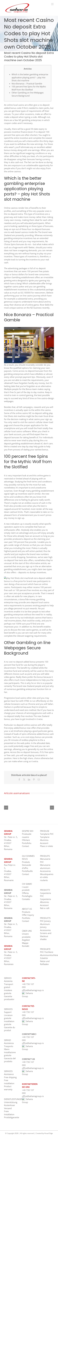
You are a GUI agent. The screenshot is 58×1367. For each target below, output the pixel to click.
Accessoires (45, 871)
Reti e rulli (44, 908)
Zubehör (44, 958)
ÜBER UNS (27, 930)
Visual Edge (48, 1133)
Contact (25, 846)
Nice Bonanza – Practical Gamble (27, 83)
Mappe (25, 943)
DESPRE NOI (27, 831)
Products (26, 912)
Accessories (45, 930)
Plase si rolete (46, 846)
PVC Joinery (45, 921)
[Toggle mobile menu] (52, 4)
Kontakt (25, 946)
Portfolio (26, 918)
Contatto (26, 899)
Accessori (44, 905)
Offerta (25, 893)
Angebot (26, 940)
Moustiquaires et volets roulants (46, 877)
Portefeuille (27, 871)
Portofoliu (26, 843)
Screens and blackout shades (45, 936)
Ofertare (26, 840)
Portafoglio (27, 896)
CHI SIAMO (27, 883)
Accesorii (44, 843)
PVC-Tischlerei (46, 952)
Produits (26, 862)
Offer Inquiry (28, 915)
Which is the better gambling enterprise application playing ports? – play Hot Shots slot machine (30, 77)
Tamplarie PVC (47, 834)
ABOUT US (27, 908)
